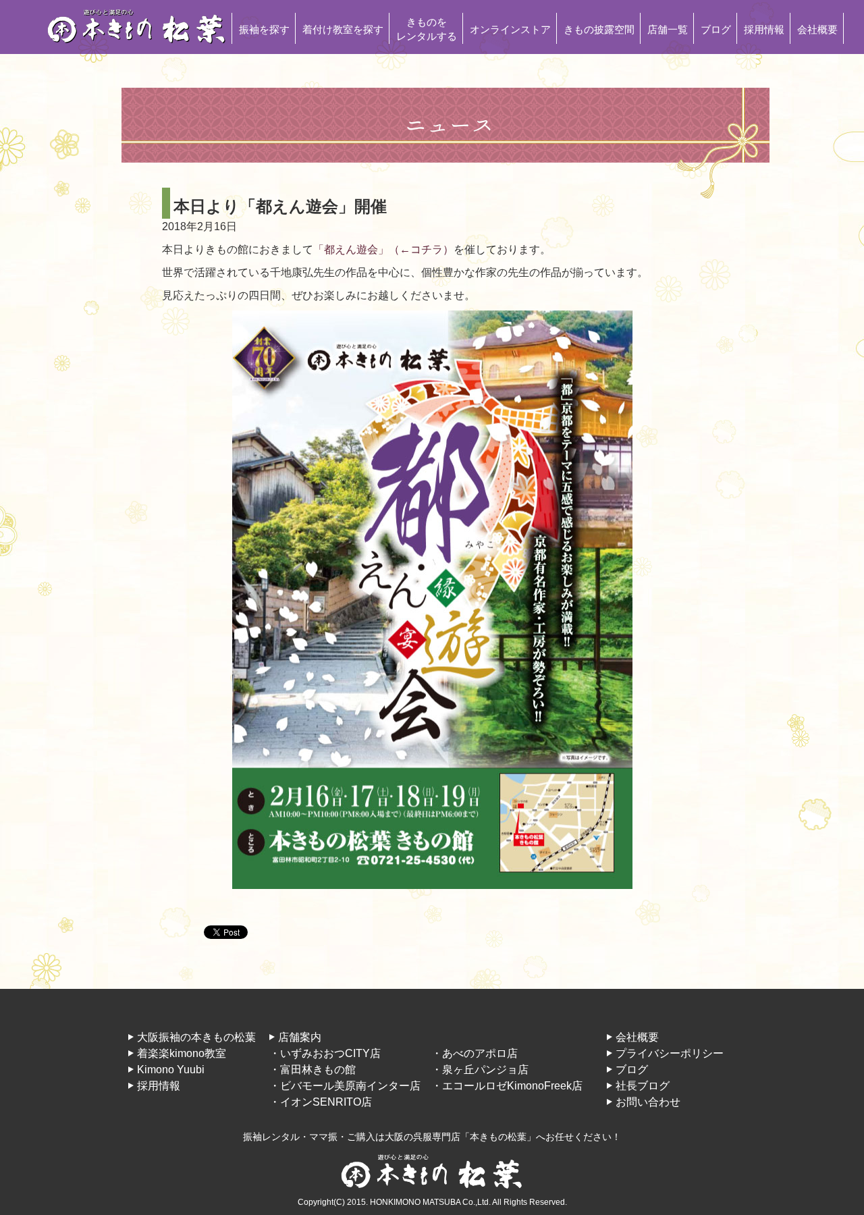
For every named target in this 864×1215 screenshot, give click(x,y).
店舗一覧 (667, 29)
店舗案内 (299, 1037)
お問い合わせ (648, 1102)
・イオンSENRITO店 (320, 1102)
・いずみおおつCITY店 (325, 1053)
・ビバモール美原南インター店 (345, 1085)
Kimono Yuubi (171, 1069)
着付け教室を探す (342, 29)
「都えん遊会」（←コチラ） (383, 249)
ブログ (716, 29)
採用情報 (764, 29)
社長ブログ (643, 1085)
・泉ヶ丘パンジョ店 (480, 1069)
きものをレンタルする (426, 29)
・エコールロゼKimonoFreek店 (507, 1085)
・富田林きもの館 (312, 1069)
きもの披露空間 (599, 29)
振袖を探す (264, 29)
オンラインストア (510, 29)
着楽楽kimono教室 (181, 1053)
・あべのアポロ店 (474, 1053)
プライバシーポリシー (670, 1053)
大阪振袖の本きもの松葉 (196, 1037)
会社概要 (817, 29)
